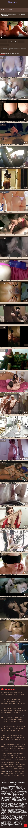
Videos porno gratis (6, 792)
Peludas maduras (5, 802)
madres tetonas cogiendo (16, 764)
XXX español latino (14, 787)
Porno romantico (5, 816)
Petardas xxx (10, 793)
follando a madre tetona (9, 692)
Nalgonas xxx (4, 818)
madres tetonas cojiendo (9, 766)
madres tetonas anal (7, 760)
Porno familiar (10, 810)
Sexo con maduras (19, 817)
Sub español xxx (5, 809)
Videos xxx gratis (21, 805)
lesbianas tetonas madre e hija (10, 703)
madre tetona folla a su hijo (10, 717)
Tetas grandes (21, 41)
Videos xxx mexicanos (14, 815)
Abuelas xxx (9, 797)
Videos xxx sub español (13, 812)
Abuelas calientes (21, 811)
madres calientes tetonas (9, 733)
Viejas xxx (14, 799)
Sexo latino (21, 804)
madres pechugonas (13, 748)
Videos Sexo (8, 823)
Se (15, 788)
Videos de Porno (13, 818)
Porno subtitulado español (8, 786)
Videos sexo (23, 815)
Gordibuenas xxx (16, 792)
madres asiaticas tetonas (12, 730)
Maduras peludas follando (8, 814)
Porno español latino (15, 820)
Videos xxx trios (14, 816)
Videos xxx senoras (20, 806)
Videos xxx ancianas (16, 790)
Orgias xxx (13, 809)
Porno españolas (22, 791)
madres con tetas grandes (15, 737)
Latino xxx (3, 812)
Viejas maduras (22, 799)
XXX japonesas (17, 796)
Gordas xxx (18, 793)
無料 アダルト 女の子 (11, 791)
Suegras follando (22, 808)
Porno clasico (11, 803)
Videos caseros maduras (17, 802)
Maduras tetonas (19, 810)
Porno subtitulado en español (8, 811)
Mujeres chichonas (16, 821)
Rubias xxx (4, 803)
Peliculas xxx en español (7, 806)
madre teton (12, 710)
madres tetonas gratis (4, 44)
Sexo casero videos (17, 800)
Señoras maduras (12, 808)
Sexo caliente (9, 817)
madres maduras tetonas (9, 746)
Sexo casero (4, 805)
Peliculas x (14, 804)
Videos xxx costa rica (21, 803)
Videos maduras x (21, 788)
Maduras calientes (16, 798)
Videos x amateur (5, 790)
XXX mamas (17, 797)
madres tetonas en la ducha (10, 773)
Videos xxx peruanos (18, 823)
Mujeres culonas (9, 788)
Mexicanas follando (6, 804)
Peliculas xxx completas (7, 824)
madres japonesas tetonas (16, 744)
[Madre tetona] (25, 825)
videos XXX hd (18, 824)
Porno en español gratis (13, 794)
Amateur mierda (4, 41)
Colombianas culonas (6, 826)
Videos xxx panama (6, 800)
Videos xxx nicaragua (16, 822)
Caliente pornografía (12, 41)
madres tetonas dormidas (16, 771)
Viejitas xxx (4, 808)
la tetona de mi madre (13, 701)
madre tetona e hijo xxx (15, 715)
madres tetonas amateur (17, 757)
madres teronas (12, 753)
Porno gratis (24, 812)
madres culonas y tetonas (9, 739)
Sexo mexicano (12, 805)
